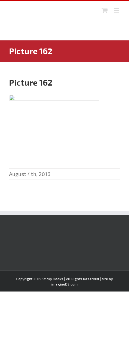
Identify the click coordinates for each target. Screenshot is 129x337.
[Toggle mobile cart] (105, 10)
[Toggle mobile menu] (117, 10)
